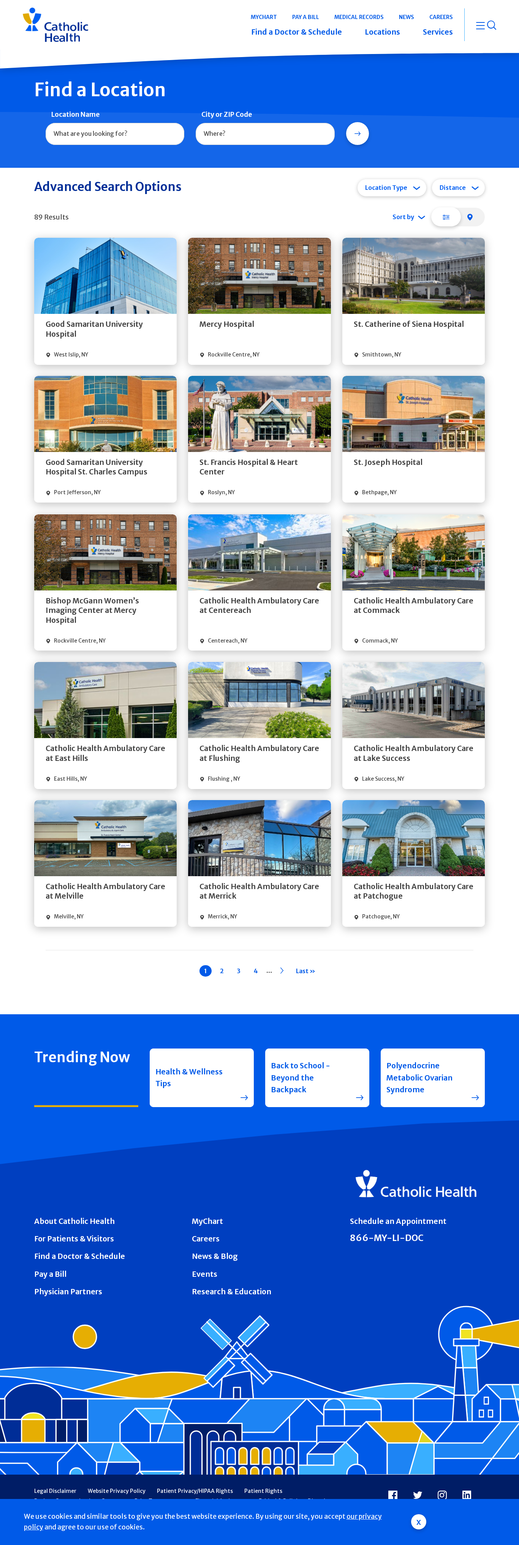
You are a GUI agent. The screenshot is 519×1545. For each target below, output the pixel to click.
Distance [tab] (453, 187)
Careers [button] (441, 17)
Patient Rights (263, 1491)
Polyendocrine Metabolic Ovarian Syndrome (419, 1077)
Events (204, 1274)
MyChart (207, 1221)
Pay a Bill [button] (305, 17)
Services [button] (438, 32)
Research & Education (231, 1291)
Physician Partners (68, 1291)
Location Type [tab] (386, 187)
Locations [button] (382, 32)
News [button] (406, 17)
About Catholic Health (74, 1221)
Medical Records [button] (359, 17)
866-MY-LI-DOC (387, 1237)
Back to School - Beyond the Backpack (300, 1077)
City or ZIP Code (226, 114)
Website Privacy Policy (117, 1491)
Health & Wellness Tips (189, 1077)
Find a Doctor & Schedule (79, 1256)
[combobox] (115, 134)
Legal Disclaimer (55, 1491)
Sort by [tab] (403, 217)
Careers (206, 1238)
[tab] (446, 216)
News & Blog (215, 1256)
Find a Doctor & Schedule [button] (296, 32)
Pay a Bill (50, 1274)
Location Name (75, 114)
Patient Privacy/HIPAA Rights (195, 1491)
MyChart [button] (264, 17)
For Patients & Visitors (74, 1238)
